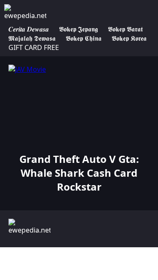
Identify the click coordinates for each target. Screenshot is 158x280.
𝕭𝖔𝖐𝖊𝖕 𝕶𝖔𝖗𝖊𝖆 (129, 38)
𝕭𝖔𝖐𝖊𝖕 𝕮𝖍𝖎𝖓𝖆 (84, 38)
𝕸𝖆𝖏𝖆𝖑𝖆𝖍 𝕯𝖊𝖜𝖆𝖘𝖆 (32, 38)
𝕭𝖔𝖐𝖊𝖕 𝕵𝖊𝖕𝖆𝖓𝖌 (78, 29)
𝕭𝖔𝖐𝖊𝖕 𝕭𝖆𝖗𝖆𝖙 (125, 29)
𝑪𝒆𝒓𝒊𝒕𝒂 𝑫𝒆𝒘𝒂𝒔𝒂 (28, 29)
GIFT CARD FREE (33, 47)
